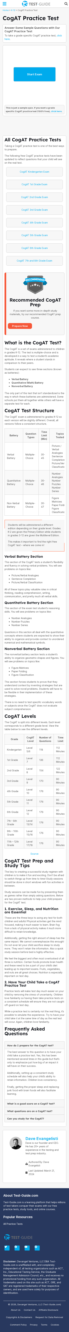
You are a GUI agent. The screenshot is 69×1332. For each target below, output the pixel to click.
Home (6, 10)
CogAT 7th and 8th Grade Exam (34, 260)
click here (56, 111)
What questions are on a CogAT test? (29, 1111)
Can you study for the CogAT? (25, 1118)
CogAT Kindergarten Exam (34, 171)
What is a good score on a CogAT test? (31, 1103)
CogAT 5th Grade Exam (34, 235)
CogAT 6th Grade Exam (34, 248)
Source (34, 853)
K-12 (13, 10)
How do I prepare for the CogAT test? (30, 1045)
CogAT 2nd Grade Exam (34, 197)
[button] (5, 4)
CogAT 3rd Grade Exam (34, 209)
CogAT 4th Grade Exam (34, 222)
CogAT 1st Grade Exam (34, 184)
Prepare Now (20, 326)
